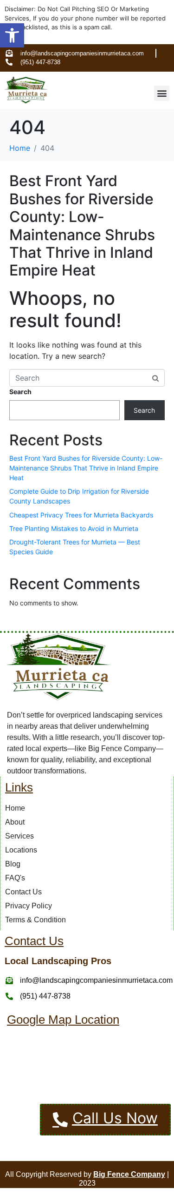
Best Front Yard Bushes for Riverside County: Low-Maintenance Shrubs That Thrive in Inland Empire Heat (82, 225)
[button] (12, 35)
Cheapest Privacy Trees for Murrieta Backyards (81, 515)
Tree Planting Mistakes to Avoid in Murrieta (73, 528)
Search (20, 392)
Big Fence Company (129, 1174)
